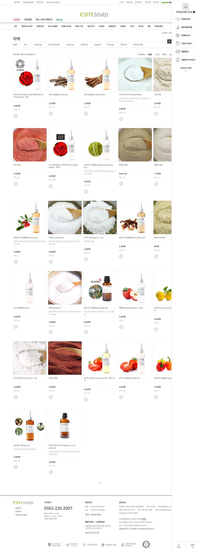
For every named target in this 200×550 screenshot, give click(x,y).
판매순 (164, 54)
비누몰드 (101, 26)
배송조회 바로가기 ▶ (92, 533)
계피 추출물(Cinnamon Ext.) (94, 94)
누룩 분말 (157, 94)
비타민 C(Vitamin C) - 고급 (93, 237)
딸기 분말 (17, 165)
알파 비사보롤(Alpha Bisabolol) (96, 308)
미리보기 (16, 116)
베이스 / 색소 (79, 26)
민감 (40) (110, 45)
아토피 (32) (70, 45)
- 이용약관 (17, 511)
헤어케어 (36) (138, 45)
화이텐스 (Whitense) (21, 445)
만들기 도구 (91, 26)
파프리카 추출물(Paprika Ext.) (165, 378)
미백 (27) (123, 45)
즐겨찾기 (17, 2)
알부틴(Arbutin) (55, 308)
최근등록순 (141, 54)
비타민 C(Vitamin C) (56, 237)
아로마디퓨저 (159, 26)
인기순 (157, 54)
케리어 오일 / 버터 (26, 26)
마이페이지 (138, 2)
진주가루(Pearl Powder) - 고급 (25, 378)
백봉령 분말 (158, 165)
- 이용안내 (17, 508)
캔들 (149, 26)
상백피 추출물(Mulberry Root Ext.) (132, 237)
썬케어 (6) (84, 45)
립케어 (15, 45)
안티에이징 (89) (54, 45)
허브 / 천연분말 (52, 26)
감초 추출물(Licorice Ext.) (58, 94)
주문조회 (148, 2)
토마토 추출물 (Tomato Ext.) (129, 378)
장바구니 (156, 2)
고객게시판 (39, 2)
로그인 (121, 2)
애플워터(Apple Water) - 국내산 (131, 308)
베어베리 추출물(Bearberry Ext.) (26, 237)
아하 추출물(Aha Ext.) (22, 308)
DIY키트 (140, 26)
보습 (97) (97, 45)
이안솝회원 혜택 (28, 2)
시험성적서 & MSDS (53, 2)
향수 (25, 45)
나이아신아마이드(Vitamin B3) (130, 94)
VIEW (143, 519)
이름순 (150, 54)
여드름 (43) (38, 45)
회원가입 (129, 2)
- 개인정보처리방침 (20, 515)
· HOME (164, 33)
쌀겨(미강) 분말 (159, 237)
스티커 (132, 26)
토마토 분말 (53, 378)
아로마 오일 (40, 26)
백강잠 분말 (123, 165)
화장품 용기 (112, 26)
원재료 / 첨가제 (66, 26)
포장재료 (123, 26)
